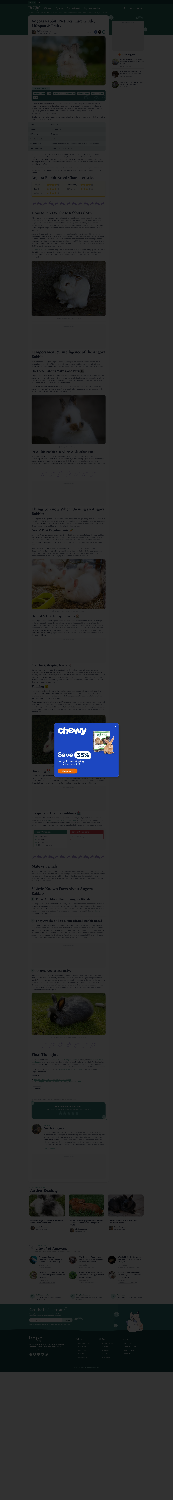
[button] (116, 726)
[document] (86, 750)
